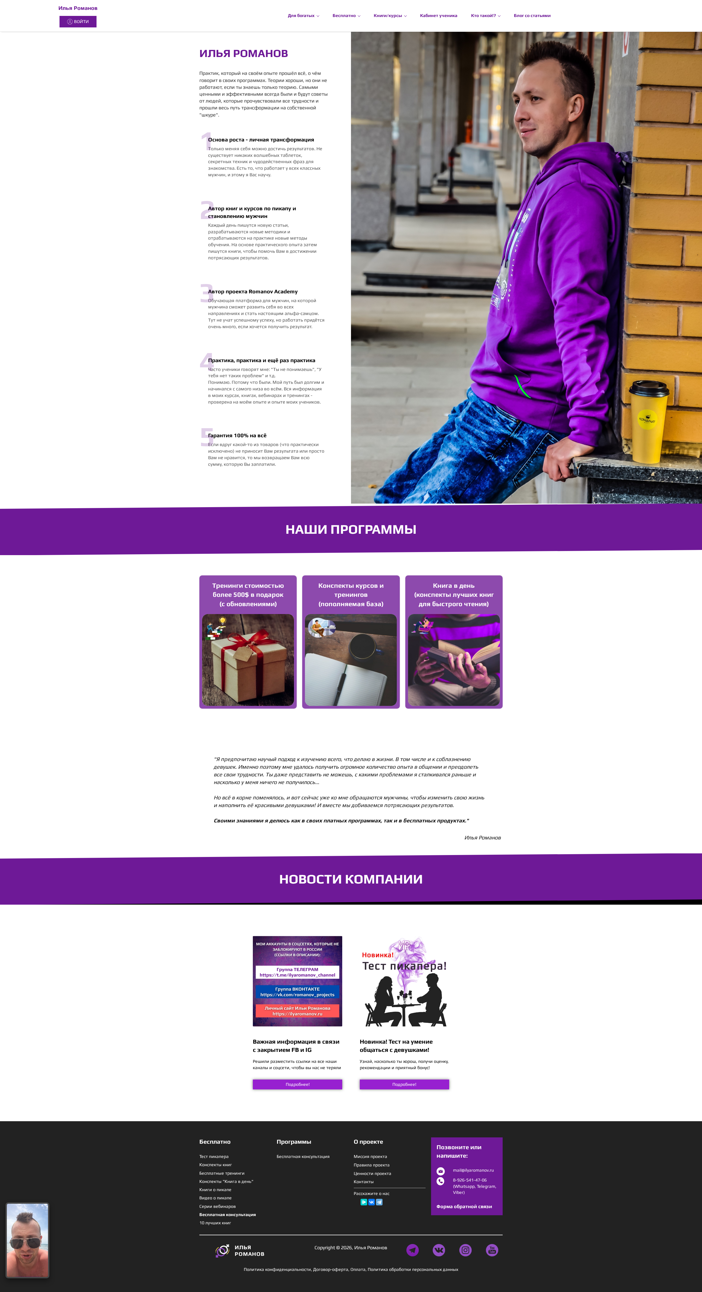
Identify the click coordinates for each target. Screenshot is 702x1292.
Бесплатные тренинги (222, 1173)
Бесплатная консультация (303, 1156)
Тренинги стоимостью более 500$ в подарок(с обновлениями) (248, 594)
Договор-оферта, (331, 1269)
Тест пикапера (214, 1156)
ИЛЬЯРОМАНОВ (250, 1250)
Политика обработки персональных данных (413, 1269)
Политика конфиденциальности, (278, 1269)
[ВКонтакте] (371, 1202)
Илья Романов (78, 8)
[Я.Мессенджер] (364, 1202)
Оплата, (358, 1269)
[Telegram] (379, 1202)
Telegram (486, 1186)
